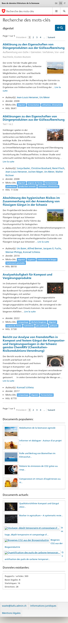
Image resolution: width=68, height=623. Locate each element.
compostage (23, 322)
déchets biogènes (38, 322)
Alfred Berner (34, 248)
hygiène (31, 259)
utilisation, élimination (52, 105)
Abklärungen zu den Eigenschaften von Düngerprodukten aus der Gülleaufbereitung (34, 120)
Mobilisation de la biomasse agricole (37, 427)
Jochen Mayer (35, 171)
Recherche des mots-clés (20, 11)
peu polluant (41, 326)
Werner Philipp (13, 252)
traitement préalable (16, 263)
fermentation (33, 105)
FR (61, 3)
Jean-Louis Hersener (27, 97)
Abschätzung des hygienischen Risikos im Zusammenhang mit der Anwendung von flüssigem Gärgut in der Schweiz (31, 201)
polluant (53, 326)
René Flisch (58, 168)
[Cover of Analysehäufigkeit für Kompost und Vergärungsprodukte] (55, 288)
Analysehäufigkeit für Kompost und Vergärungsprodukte (27, 276)
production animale (27, 186)
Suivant (51, 37)
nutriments (29, 326)
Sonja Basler (23, 168)
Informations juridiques (43, 605)
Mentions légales (11, 613)
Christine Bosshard (41, 168)
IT (64, 3)
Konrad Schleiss (31, 252)
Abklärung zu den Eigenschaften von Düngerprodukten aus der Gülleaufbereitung (34, 50)
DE (56, 3)
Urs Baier (21, 248)
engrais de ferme (35, 183)
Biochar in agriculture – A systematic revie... (41, 515)
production (11, 186)
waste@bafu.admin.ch (14, 605)
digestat (21, 105)
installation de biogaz (47, 259)
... (44, 37)
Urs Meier (44, 97)
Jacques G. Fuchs (52, 248)
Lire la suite (8, 161)
